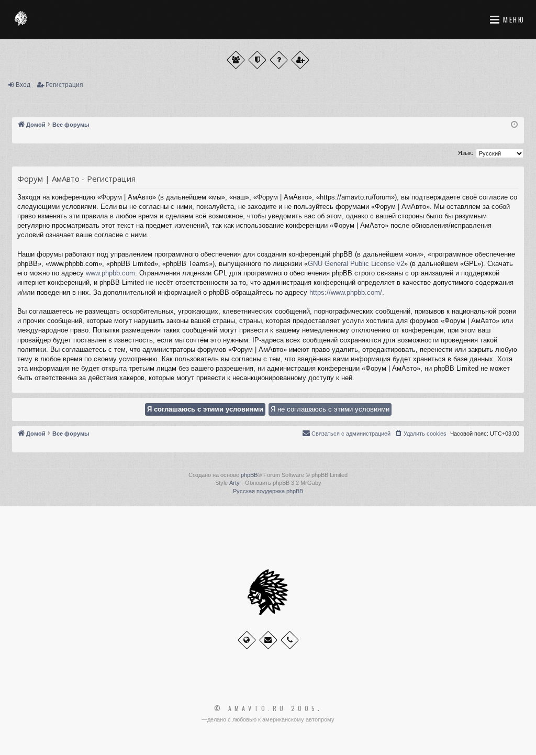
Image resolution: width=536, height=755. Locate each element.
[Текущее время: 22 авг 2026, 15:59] (514, 125)
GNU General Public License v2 (356, 264)
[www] (246, 640)
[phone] (289, 640)
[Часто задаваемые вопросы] (278, 59)
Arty (234, 483)
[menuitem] (420, 433)
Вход (23, 84)
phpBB (249, 475)
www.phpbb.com (110, 273)
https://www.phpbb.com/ (345, 292)
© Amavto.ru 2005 (266, 708)
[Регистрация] (300, 59)
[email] (268, 640)
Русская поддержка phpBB (268, 491)
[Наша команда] (257, 59)
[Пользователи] (235, 59)
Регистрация (64, 84)
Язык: (465, 153)
